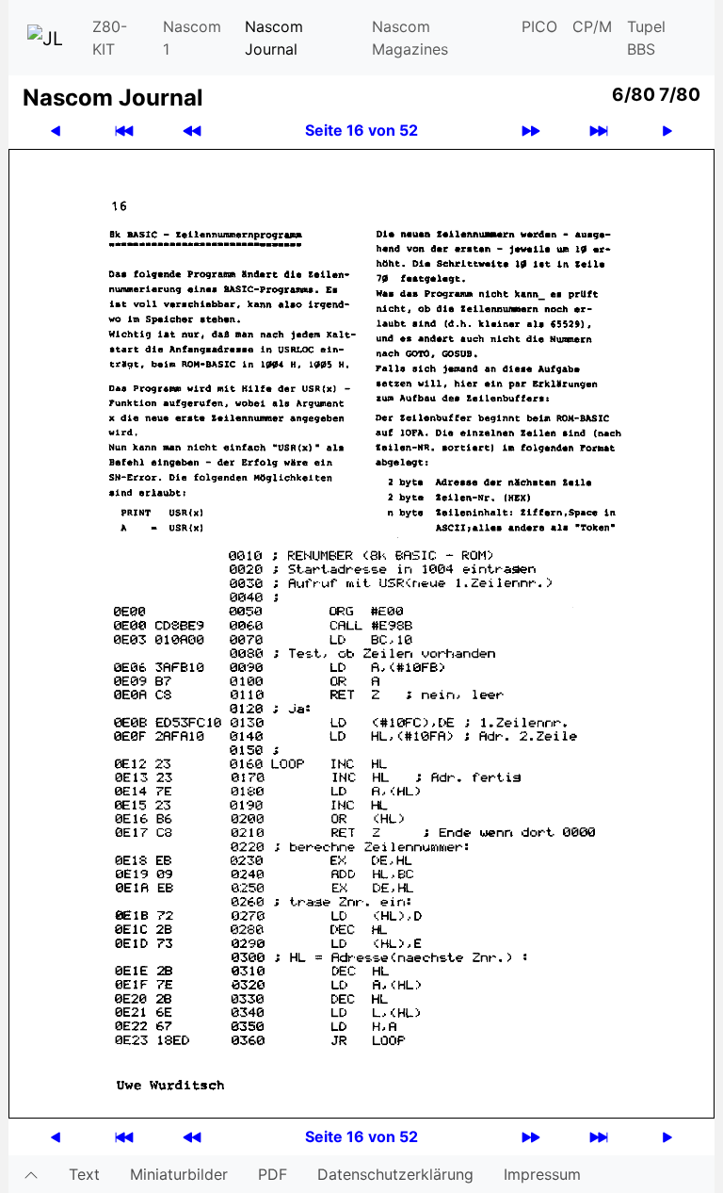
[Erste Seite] (124, 130)
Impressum (542, 1174)
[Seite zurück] (55, 130)
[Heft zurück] (192, 130)
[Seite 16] (361, 632)
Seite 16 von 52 (361, 130)
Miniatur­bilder (179, 1174)
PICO (539, 26)
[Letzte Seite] (599, 130)
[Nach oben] (31, 1174)
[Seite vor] (667, 130)
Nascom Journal (274, 37)
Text (84, 1174)
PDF (272, 1174)
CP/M (592, 26)
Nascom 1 (192, 37)
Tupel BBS (646, 37)
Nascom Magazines (410, 37)
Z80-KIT (109, 37)
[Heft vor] (531, 130)
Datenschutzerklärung (395, 1174)
